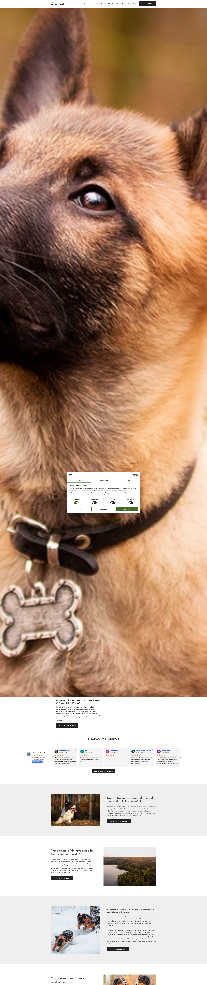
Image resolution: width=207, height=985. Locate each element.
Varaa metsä (147, 4)
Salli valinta (103, 509)
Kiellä (80, 509)
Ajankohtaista (107, 4)
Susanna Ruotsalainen (91, 750)
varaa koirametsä (66, 725)
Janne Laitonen (115, 750)
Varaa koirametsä (61, 878)
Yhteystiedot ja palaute (126, 4)
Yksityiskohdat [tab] (103, 480)
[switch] (94, 502)
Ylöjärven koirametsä (39, 753)
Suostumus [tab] (79, 480)
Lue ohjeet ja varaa (102, 771)
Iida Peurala (165, 750)
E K (137, 750)
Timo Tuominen (64, 750)
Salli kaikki (127, 509)
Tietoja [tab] (128, 480)
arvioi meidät (36, 761)
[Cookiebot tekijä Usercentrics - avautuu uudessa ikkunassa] (131, 475)
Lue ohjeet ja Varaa (118, 821)
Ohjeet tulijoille (91, 4)
